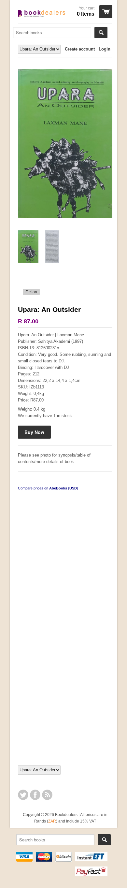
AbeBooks (58, 488)
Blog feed (47, 795)
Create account (80, 49)
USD (73, 488)
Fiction (31, 292)
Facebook (35, 795)
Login (104, 49)
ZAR (52, 821)
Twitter (23, 795)
